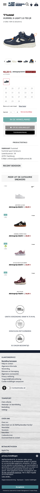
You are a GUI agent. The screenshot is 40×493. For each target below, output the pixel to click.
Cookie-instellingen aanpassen (13, 381)
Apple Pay (5, 450)
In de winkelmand (20, 119)
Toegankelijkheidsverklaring (11, 379)
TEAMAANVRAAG (20, 132)
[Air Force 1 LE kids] (20, 197)
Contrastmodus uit (18, 388)
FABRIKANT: (6, 148)
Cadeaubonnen (7, 435)
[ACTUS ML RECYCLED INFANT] (20, 255)
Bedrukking (5, 407)
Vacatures (5, 430)
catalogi (4, 410)
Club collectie (6, 402)
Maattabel (22, 106)
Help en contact (7, 364)
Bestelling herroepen (9, 361)
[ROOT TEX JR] (20, 284)
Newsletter (5, 427)
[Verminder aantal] (11, 112)
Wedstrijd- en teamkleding (11, 405)
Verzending (6, 369)
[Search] (27, 4)
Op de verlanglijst (21, 127)
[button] (5, 4)
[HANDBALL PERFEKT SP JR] (20, 226)
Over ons (5, 422)
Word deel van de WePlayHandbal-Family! (17, 425)
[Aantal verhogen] (17, 112)
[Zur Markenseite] (8, 15)
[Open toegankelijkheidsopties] (4, 388)
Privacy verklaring (8, 376)
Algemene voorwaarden (10, 374)
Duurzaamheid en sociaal (11, 438)
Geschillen (5, 433)
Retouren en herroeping (10, 371)
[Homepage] (16, 4)
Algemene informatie (9, 366)
